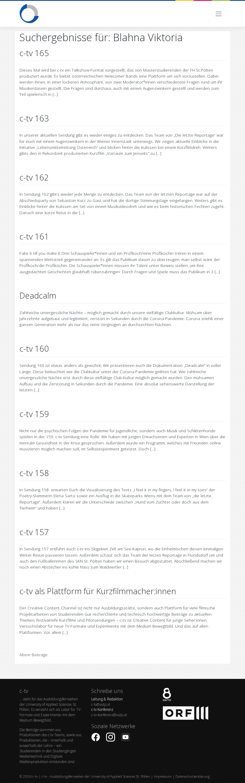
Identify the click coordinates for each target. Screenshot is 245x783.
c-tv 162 (34, 177)
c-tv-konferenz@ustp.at (109, 712)
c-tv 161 (34, 236)
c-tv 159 (34, 413)
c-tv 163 (34, 118)
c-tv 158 (34, 472)
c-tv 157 (34, 532)
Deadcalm (37, 295)
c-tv (35, 776)
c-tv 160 (34, 348)
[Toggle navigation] (219, 14)
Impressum (163, 776)
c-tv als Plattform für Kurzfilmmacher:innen (97, 591)
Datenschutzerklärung (192, 776)
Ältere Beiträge (33, 654)
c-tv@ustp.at (107, 701)
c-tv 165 (34, 52)
